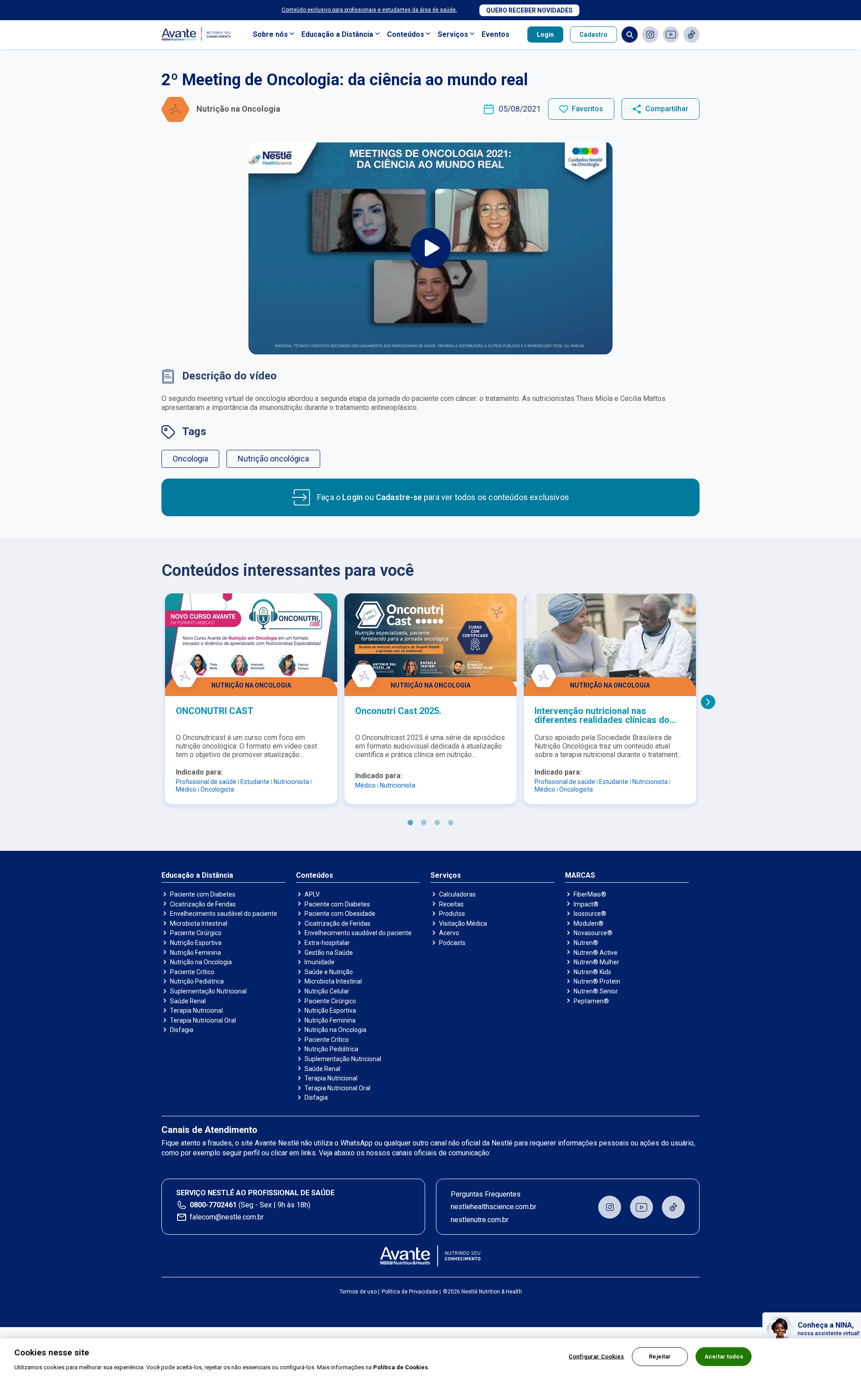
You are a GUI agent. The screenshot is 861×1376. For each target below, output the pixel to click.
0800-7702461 (213, 1205)
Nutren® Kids (592, 971)
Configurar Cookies (596, 1356)
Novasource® (593, 932)
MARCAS (580, 875)
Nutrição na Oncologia (201, 962)
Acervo (449, 932)
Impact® (586, 904)
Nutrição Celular (326, 991)
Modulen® (589, 923)
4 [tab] (451, 823)
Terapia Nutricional (196, 1010)
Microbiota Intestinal (198, 923)
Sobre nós (270, 34)
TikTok (691, 34)
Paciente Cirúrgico (196, 932)
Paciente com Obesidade (339, 913)
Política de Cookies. (401, 1366)
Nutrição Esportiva (196, 942)
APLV (312, 894)
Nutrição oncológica (273, 458)
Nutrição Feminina (195, 952)
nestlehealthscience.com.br (493, 1206)
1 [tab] (410, 823)
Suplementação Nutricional (208, 991)
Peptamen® (591, 1001)
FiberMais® (590, 894)
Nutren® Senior (596, 991)
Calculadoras (457, 894)
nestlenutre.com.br (480, 1219)
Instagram (650, 34)
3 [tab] (437, 823)
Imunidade (319, 962)
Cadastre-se (399, 497)
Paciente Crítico (192, 971)
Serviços (453, 34)
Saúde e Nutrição (328, 971)
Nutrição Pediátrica (197, 981)
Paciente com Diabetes (202, 894)
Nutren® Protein (597, 981)
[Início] (430, 1256)
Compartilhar (666, 109)
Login (545, 34)
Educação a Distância (337, 34)
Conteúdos (405, 34)
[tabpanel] (251, 698)
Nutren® (586, 942)
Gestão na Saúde (328, 952)
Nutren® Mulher (596, 962)
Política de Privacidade (410, 1292)
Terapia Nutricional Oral (203, 1020)
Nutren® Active (595, 952)
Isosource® (590, 913)
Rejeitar (660, 1356)
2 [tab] (424, 823)
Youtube (671, 34)
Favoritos (587, 109)
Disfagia (181, 1029)
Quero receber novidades (529, 10)
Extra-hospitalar (327, 942)
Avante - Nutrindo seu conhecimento (198, 34)
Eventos (495, 34)
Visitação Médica (463, 923)
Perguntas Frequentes (486, 1194)
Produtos (452, 913)
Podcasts (452, 942)
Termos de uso (358, 1292)
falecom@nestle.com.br (227, 1217)
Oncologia (190, 458)
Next (708, 702)
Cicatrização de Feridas (203, 904)
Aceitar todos (723, 1356)
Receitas (451, 904)
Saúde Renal (188, 1001)
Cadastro (593, 34)
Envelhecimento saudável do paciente (223, 913)
